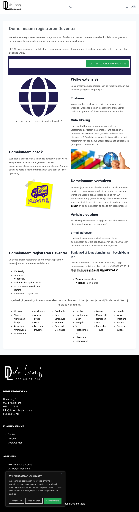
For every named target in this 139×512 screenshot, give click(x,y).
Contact (12, 434)
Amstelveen (20, 329)
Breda (37, 318)
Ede (57, 315)
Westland (121, 318)
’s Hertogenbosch (81, 330)
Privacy (12, 438)
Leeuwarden (81, 341)
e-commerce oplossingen (27, 286)
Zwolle (120, 329)
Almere (17, 315)
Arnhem (38, 315)
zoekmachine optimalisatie (27, 282)
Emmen (59, 322)
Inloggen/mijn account (20, 464)
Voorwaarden (15, 442)
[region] (35, 489)
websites (18, 275)
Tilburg (99, 329)
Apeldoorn (39, 311)
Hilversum (80, 337)
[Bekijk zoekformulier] (69, 7)
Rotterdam (101, 326)
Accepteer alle (52, 500)
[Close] (62, 473)
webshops (19, 278)
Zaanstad (121, 322)
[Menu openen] (127, 6)
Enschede (60, 326)
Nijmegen (101, 318)
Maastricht (101, 315)
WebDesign (19, 271)
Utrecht (120, 311)
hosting (17, 289)
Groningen (60, 329)
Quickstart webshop (19, 468)
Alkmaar (18, 311)
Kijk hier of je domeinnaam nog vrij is (107, 64)
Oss (98, 322)
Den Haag (39, 326)
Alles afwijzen (34, 500)
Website (79, 279)
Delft (36, 322)
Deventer (38, 329)
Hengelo (79, 322)
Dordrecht (60, 311)
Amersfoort (20, 326)
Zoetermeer (123, 326)
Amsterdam (20, 333)
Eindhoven (60, 318)
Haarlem (79, 311)
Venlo (120, 315)
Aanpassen (17, 500)
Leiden (99, 311)
